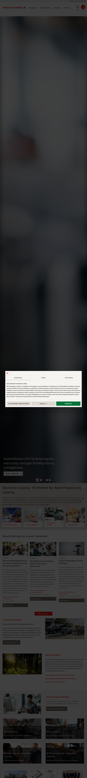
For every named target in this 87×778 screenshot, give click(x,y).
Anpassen (42, 403)
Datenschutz (28, 396)
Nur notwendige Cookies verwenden (18, 403)
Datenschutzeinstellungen (41, 396)
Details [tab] (43, 377)
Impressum (19, 396)
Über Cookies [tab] (69, 377)
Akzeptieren (68, 403)
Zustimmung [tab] (18, 377)
